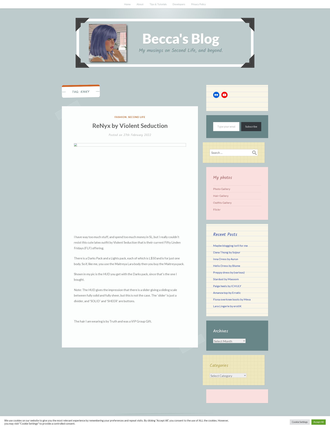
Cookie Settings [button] (300, 422)
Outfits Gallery (222, 202)
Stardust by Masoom (226, 279)
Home (127, 4)
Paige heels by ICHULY (227, 286)
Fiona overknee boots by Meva (232, 299)
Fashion (121, 117)
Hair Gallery (220, 195)
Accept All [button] (319, 422)
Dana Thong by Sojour (226, 252)
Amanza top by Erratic (227, 292)
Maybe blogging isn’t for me (230, 245)
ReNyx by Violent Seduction (130, 125)
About (140, 4)
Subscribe (251, 126)
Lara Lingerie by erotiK (227, 306)
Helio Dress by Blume (226, 265)
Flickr (217, 209)
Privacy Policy (198, 4)
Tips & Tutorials (158, 4)
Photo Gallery (221, 188)
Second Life (136, 117)
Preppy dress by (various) (229, 272)
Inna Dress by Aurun (225, 259)
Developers (179, 4)
